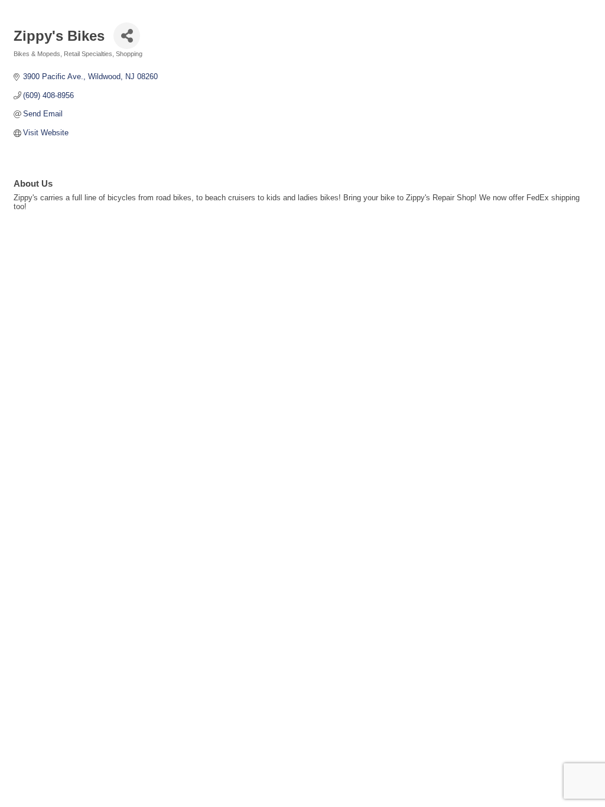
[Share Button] (126, 35)
